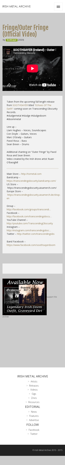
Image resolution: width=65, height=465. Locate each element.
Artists (34, 381)
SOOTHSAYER (20, 105)
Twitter (34, 433)
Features (34, 415)
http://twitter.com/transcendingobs (35, 233)
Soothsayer (11, 40)
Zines (34, 397)
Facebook (34, 429)
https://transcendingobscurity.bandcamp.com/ (31, 180)
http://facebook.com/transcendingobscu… (29, 216)
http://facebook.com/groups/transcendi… (29, 209)
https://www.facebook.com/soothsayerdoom (31, 245)
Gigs (34, 393)
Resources (34, 402)
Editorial (32, 407)
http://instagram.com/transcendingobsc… (29, 230)
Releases (34, 385)
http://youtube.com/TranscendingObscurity (30, 223)
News (34, 411)
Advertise (34, 420)
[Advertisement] (32, 337)
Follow (32, 425)
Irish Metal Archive (32, 376)
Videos (34, 389)
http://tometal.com (31, 173)
